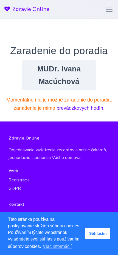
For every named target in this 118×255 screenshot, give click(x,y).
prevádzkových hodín (80, 108)
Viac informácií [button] (57, 246)
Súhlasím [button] (97, 233)
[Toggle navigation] (108, 9)
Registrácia (19, 180)
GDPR (15, 189)
